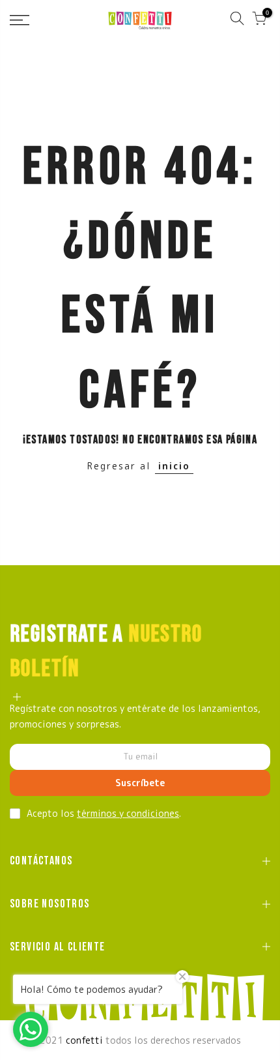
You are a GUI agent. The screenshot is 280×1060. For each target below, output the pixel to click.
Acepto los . (104, 813)
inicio (174, 466)
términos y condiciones (128, 813)
